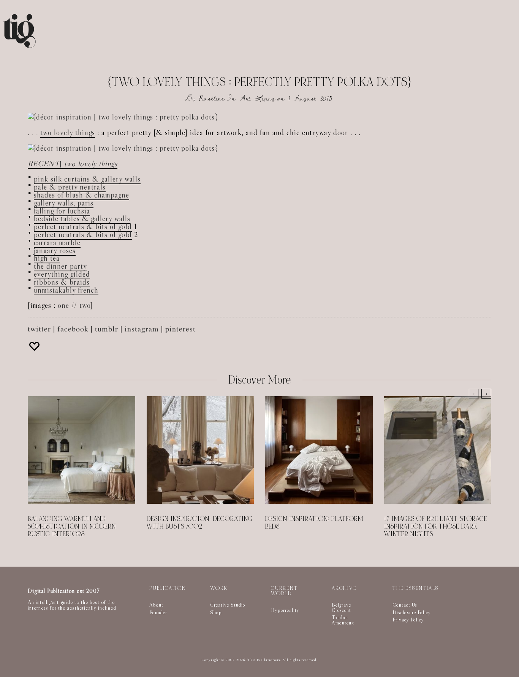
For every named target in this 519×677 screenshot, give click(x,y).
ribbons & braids (62, 282)
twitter (39, 328)
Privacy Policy (408, 619)
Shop (216, 612)
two (84, 305)
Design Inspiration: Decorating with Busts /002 (200, 522)
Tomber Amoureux (343, 620)
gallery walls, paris (63, 202)
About (156, 605)
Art (245, 98)
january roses (55, 250)
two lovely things (67, 132)
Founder (158, 612)
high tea (47, 258)
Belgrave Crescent (341, 607)
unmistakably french (66, 290)
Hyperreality (285, 610)
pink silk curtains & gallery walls (87, 178)
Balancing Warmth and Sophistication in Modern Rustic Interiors (72, 526)
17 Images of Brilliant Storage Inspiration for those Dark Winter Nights (435, 526)
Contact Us (404, 605)
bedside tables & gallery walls (82, 218)
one (63, 305)
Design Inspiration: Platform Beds (314, 522)
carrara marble (57, 242)
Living (265, 98)
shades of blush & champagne (81, 194)
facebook (73, 328)
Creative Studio (227, 605)
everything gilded (62, 274)
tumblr (106, 328)
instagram (142, 328)
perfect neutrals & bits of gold (83, 226)
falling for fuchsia (62, 210)
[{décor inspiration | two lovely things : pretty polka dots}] (123, 116)
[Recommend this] (35, 346)
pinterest (180, 328)
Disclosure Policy (411, 612)
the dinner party (60, 266)
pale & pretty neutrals (70, 186)
